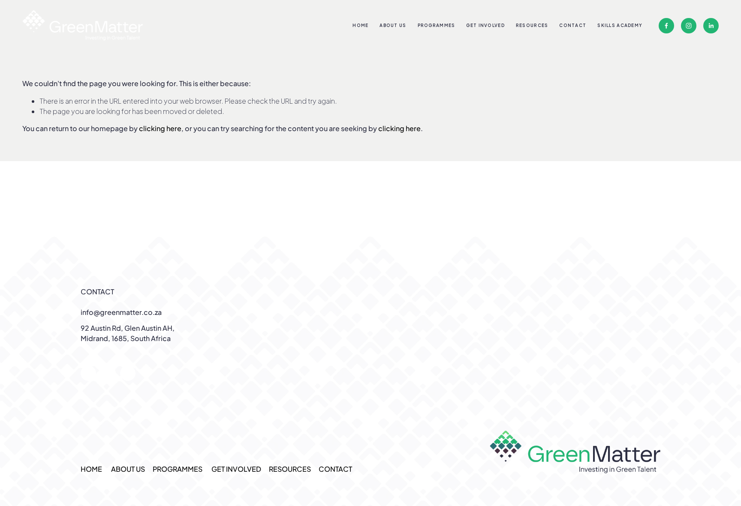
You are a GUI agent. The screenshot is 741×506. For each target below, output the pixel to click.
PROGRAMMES (177, 468)
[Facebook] (666, 25)
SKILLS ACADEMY (619, 25)
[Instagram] (688, 25)
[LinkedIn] (711, 25)
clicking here (160, 128)
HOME (360, 25)
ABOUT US (393, 25)
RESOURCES (532, 25)
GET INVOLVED (485, 25)
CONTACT (572, 25)
